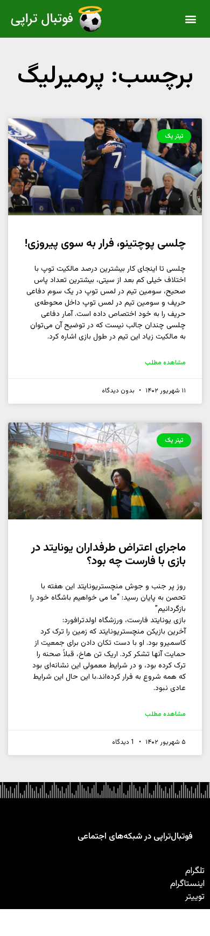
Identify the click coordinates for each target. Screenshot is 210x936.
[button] (191, 19)
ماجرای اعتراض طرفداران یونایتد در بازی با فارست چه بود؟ (108, 554)
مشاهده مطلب (165, 363)
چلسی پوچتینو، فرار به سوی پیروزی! (105, 243)
